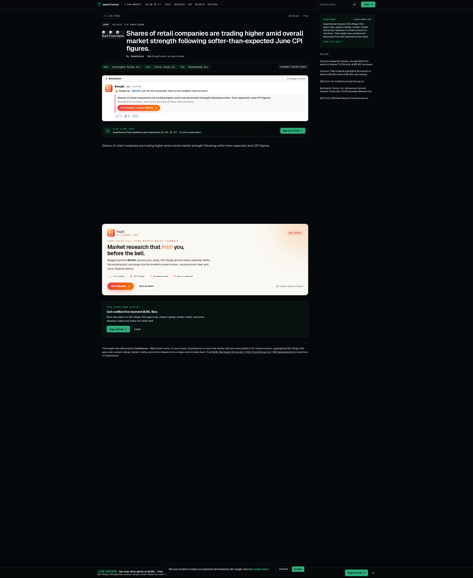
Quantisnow (137, 24)
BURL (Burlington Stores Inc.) (228, 352)
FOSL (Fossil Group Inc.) (258, 352)
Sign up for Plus (291, 130)
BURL (122, 67)
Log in (137, 329)
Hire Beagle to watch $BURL (137, 107)
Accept (298, 569)
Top (190, 4)
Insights (179, 4)
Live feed (113, 16)
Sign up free (116, 329)
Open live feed (331, 42)
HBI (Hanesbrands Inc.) (285, 352)
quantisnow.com (362, 19)
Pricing (212, 4)
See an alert (146, 286)
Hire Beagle (118, 286)
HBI (195, 67)
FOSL (160, 67)
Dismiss (283, 569)
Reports (200, 4)
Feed (168, 4)
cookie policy (261, 569)
